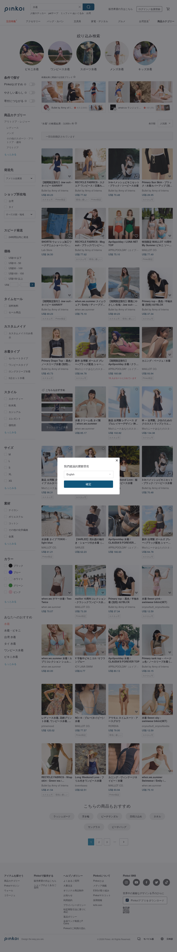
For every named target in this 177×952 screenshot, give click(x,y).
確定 (88, 484)
